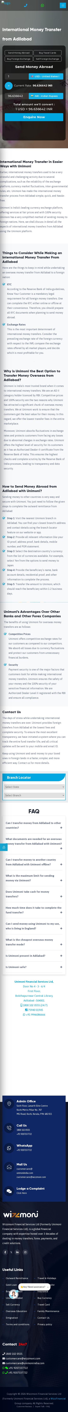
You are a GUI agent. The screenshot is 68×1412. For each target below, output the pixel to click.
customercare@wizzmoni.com (31, 1177)
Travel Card (43, 1304)
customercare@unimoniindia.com (24, 1363)
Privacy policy (44, 1324)
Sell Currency (12, 1304)
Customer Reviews (24, 1406)
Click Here (22, 1193)
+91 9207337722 (24, 1134)
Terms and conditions (17, 1324)
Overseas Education (16, 1311)
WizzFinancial (58, 1398)
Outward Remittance (16, 1278)
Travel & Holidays (46, 1278)
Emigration (11, 1317)
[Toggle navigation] (63, 5)
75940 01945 (35, 1009)
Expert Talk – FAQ (42, 1406)
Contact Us (43, 1317)
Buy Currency (44, 1298)
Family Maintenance (48, 1311)
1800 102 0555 (23, 1130)
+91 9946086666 (35, 1014)
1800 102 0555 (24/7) (35, 1005)
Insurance (42, 1291)
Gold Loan (11, 1284)
